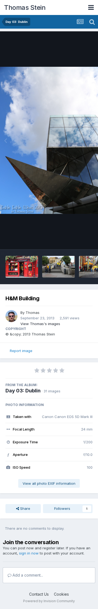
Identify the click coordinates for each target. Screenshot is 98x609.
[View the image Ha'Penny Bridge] (58, 267)
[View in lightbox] (49, 140)
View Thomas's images (40, 324)
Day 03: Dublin (23, 390)
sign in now (29, 553)
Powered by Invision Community (49, 601)
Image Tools (75, 239)
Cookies (61, 594)
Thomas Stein (24, 7)
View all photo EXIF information (49, 483)
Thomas (32, 312)
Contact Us (39, 594)
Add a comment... (27, 575)
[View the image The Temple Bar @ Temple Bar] (21, 267)
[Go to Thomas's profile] (11, 316)
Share (24, 508)
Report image (21, 351)
